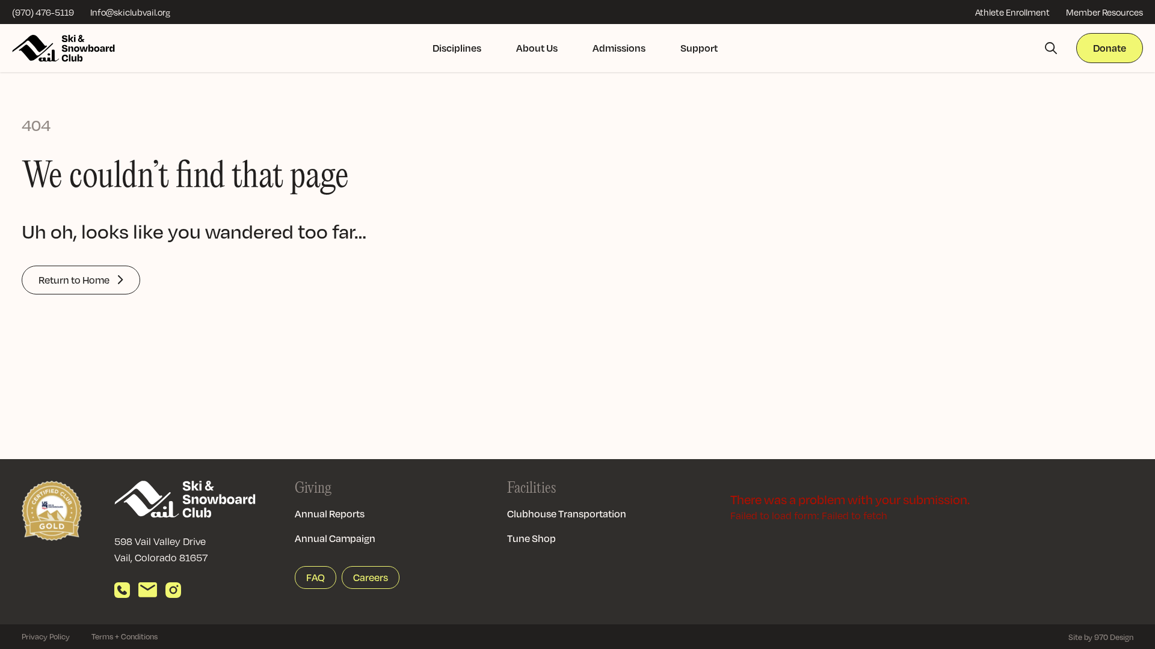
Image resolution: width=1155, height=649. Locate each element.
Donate (1109, 47)
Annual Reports (330, 513)
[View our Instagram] (173, 590)
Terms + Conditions (124, 636)
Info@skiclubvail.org (130, 12)
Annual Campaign (335, 538)
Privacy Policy (46, 636)
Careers (370, 577)
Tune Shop (531, 538)
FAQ (315, 577)
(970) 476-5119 (43, 12)
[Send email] (147, 590)
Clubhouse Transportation (566, 513)
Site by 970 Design (1100, 637)
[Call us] (122, 590)
